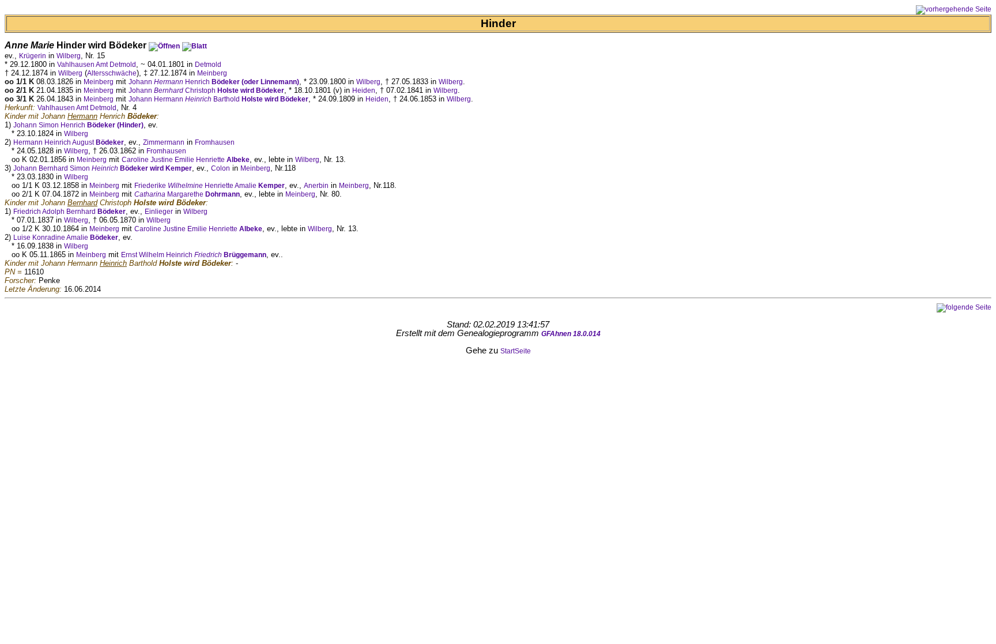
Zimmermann (163, 142)
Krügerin (32, 56)
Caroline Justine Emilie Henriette (186, 160)
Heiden (363, 90)
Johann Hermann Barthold (218, 99)
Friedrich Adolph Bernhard (69, 212)
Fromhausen (215, 142)
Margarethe (187, 194)
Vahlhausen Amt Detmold (96, 65)
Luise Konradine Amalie (65, 238)
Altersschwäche (112, 73)
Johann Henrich (214, 82)
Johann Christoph (206, 90)
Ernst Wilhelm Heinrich (193, 255)
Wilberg (68, 56)
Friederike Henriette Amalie (209, 186)
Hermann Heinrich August (68, 142)
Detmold (208, 65)
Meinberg (212, 73)
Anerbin (316, 186)
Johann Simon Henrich (78, 125)
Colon (220, 168)
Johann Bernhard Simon (102, 168)
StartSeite (515, 351)
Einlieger (159, 212)
